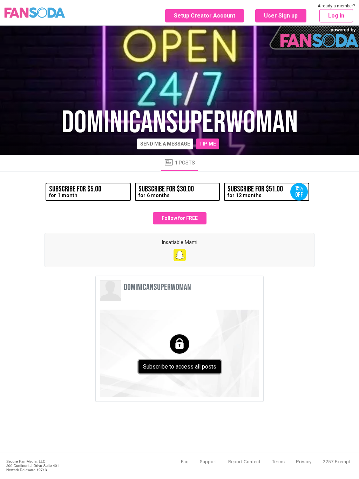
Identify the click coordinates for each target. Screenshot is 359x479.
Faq (185, 461)
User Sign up (281, 15)
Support (208, 461)
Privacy (303, 461)
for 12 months (265, 191)
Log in (336, 15)
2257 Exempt (337, 461)
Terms (278, 461)
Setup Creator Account (204, 15)
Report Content (244, 461)
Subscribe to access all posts (179, 366)
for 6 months (166, 191)
